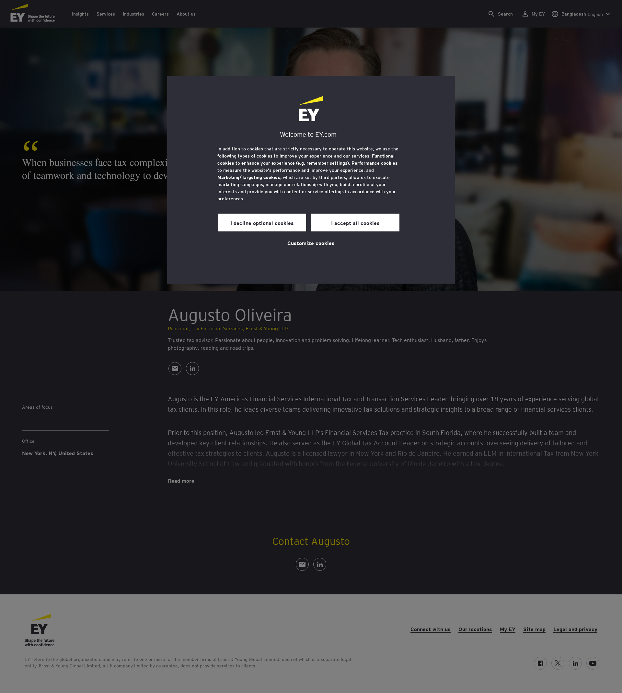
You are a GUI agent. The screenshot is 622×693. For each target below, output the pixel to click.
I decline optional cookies (262, 222)
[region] (311, 180)
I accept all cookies (355, 222)
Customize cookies (311, 242)
